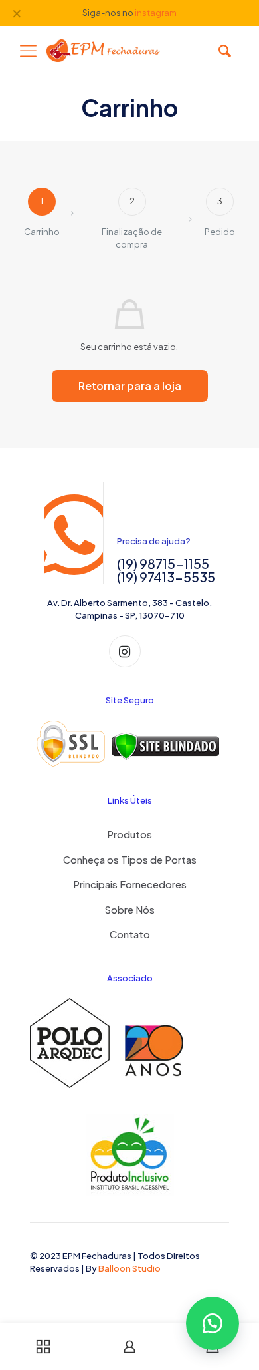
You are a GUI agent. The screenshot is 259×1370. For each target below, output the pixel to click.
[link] (129, 744)
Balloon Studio (129, 1268)
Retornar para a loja (129, 386)
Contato (130, 934)
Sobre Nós (129, 909)
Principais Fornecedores (130, 884)
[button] (212, 1323)
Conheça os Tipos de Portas (130, 859)
